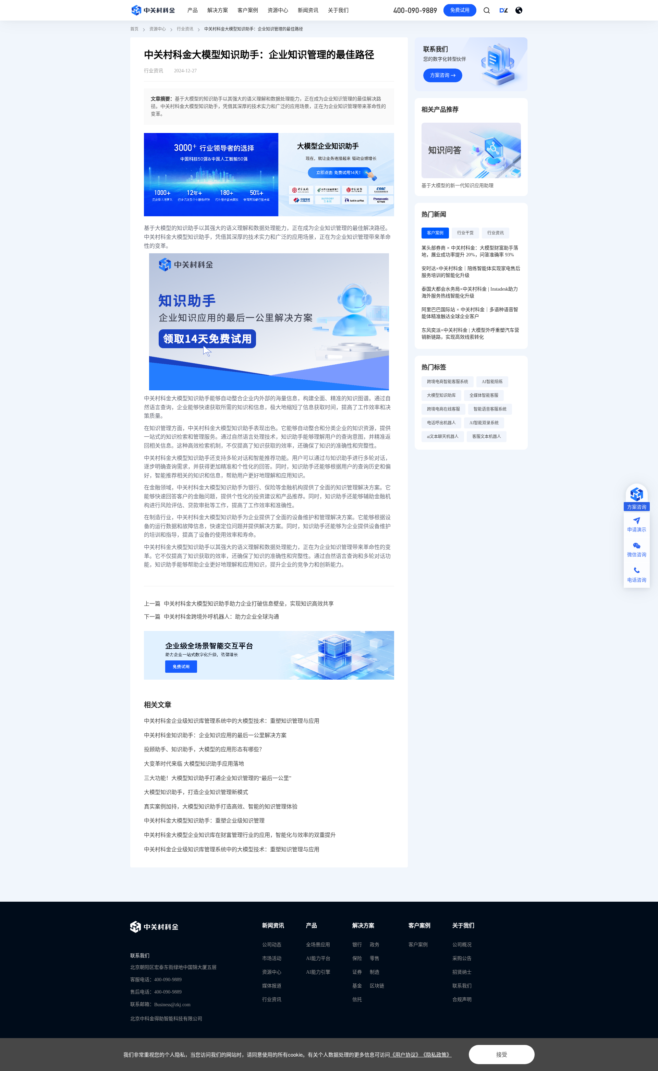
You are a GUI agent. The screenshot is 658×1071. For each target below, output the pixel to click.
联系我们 (462, 985)
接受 (501, 1054)
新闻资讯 (308, 10)
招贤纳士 (462, 972)
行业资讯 (185, 29)
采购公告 (462, 958)
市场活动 (271, 958)
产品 (192, 10)
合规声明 (462, 999)
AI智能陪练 (492, 381)
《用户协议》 (405, 1054)
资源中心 (278, 10)
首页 (134, 29)
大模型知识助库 (441, 395)
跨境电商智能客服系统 (447, 381)
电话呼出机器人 (441, 423)
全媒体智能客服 (484, 395)
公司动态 (271, 944)
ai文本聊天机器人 (443, 436)
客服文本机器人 (486, 436)
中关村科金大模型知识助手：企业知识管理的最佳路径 (253, 29)
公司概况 (462, 944)
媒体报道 (271, 985)
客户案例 (247, 10)
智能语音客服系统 (490, 409)
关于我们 (338, 10)
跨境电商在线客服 (443, 409)
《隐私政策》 (436, 1054)
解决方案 (217, 10)
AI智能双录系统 (484, 423)
